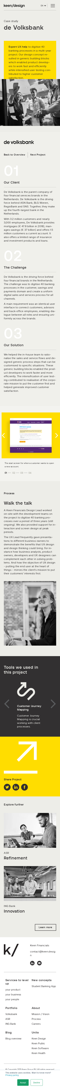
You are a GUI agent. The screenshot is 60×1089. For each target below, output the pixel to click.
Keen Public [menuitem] (38, 1043)
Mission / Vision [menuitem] (41, 1014)
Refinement (15, 858)
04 (30, 473)
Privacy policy (12, 1075)
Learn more (45, 927)
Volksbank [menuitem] (11, 1014)
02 (13, 473)
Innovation (14, 911)
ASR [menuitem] (7, 1019)
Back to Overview (14, 155)
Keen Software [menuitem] (40, 1048)
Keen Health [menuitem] (39, 1053)
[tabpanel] (30, 435)
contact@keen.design (43, 953)
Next (55, 435)
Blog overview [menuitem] (13, 1038)
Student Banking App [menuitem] (44, 986)
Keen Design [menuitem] (39, 1038)
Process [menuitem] (36, 1019)
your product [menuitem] (12, 990)
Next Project (37, 155)
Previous (4, 435)
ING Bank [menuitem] (10, 1024)
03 (21, 473)
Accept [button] (23, 1082)
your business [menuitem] (13, 994)
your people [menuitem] (12, 999)
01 (6, 473)
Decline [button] (36, 1082)
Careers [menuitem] (36, 1024)
